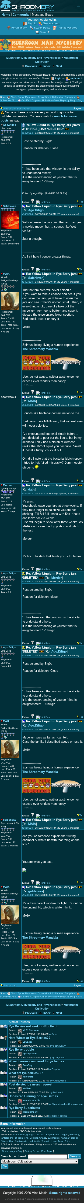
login (58, 78)
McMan (27, 1088)
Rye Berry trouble (21, 1049)
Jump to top (10, 985)
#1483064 (27, 214)
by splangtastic (57, 1057)
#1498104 (27, 729)
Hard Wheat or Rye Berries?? (29, 1038)
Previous (30, 66)
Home (6, 14)
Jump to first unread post (17, 108)
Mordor (56, 577)
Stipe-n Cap (7, 1141)
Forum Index (19, 27)
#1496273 (27, 581)
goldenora (35, 891)
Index (47, 66)
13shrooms (54, 1138)
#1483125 (27, 281)
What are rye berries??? (26, 1073)
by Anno (53, 1034)
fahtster (5, 1138)
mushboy (74, 1134)
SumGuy (27, 1065)
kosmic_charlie (31, 1100)
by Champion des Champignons (66, 1104)
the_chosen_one (19, 1138)
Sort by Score (31, 1151)
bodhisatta (34, 1141)
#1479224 (27, 133)
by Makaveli (56, 1092)
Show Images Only (12, 1151)
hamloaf (65, 1138)
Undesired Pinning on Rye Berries (33, 1096)
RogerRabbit (53, 1134)
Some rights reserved (64, 1193)
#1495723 (27, 493)
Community (21, 14)
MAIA (32, 401)
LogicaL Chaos (38, 1138)
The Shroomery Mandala (40, 349)
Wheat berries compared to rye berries (36, 1061)
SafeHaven (35, 278)
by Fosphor (54, 1069)
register (75, 78)
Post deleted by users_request (30, 1084)
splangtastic (30, 1053)
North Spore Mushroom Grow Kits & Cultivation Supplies (43, 97)
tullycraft (28, 1076)
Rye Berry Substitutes (24, 1108)
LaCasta (27, 1042)
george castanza (35, 1134)
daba (31, 489)
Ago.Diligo (36, 210)
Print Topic (46, 1151)
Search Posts (42, 27)
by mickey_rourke (57, 1115)
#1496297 (27, 655)
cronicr (74, 1138)
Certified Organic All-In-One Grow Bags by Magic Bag (51, 100)
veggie (64, 1134)
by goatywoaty (58, 1045)
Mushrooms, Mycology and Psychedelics (33, 57)
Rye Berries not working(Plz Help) (33, 1026)
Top (81, 201)
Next (58, 66)
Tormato (46, 1141)
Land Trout (57, 1141)
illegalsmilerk (30, 1112)
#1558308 (27, 895)
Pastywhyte (21, 1141)
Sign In (32, 23)
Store (43, 32)
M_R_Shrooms (31, 1030)
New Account (51, 23)
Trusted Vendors (67, 27)
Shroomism (19, 1134)
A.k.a (67, 1141)
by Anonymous (58, 1080)
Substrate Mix (8, 100)
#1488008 (27, 405)
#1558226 (27, 828)
